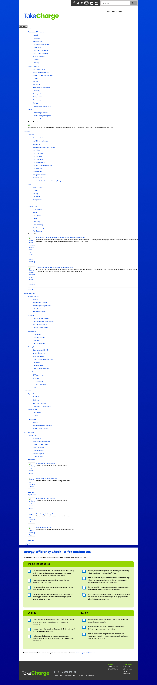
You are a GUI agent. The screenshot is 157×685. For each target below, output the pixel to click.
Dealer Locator (38, 365)
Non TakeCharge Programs (42, 116)
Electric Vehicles (29, 293)
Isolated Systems (39, 56)
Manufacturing (38, 225)
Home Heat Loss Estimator (42, 406)
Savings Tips (37, 187)
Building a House (38, 94)
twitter (77, 3)
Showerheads (37, 178)
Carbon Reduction (39, 343)
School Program (38, 454)
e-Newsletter (37, 438)
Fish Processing (38, 228)
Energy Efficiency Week (40, 444)
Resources (27, 391)
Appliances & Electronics (41, 88)
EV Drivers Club (38, 381)
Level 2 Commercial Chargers (43, 359)
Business (34, 23)
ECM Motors (37, 144)
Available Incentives (39, 312)
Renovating (37, 100)
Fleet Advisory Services (41, 368)
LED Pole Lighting (39, 162)
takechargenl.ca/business (85, 653)
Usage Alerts (37, 119)
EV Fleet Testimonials (40, 384)
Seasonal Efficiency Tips (41, 72)
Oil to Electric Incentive (40, 50)
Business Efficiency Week (41, 441)
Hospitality (36, 222)
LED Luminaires (38, 159)
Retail (35, 212)
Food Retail (37, 215)
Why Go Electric (33, 296)
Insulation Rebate (113, 666)
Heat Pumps (37, 91)
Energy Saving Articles (40, 428)
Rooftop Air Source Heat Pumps (44, 147)
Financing (36, 63)
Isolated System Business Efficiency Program (48, 181)
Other (30, 110)
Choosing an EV (38, 309)
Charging (31, 315)
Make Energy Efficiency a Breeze (46, 479)
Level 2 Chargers (38, 356)
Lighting (35, 78)
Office (35, 219)
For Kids (35, 416)
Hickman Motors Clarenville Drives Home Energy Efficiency (54, 267)
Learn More (32, 372)
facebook (74, 3)
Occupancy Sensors (39, 175)
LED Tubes (36, 150)
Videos (35, 422)
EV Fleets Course (38, 375)
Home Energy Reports (40, 113)
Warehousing (37, 231)
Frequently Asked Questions (42, 425)
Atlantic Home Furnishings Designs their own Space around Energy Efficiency (60, 237)
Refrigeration (37, 200)
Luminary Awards (38, 450)
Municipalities (37, 209)
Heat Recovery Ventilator (41, 44)
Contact (80, 675)
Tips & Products (33, 66)
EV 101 (35, 299)
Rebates (31, 135)
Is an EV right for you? (40, 302)
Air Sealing (36, 38)
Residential (24, 23)
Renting (35, 103)
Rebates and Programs (36, 32)
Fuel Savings (37, 334)
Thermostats (37, 172)
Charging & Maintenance (41, 318)
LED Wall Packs (38, 168)
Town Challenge (38, 447)
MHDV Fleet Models (39, 353)
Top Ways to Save (39, 69)
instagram (96, 3)
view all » (31, 290)
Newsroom (31, 459)
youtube (84, 3)
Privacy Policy (58, 675)
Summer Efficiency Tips (43, 527)
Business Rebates (113, 670)
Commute (36, 340)
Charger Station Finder (40, 327)
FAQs (34, 387)
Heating (35, 81)
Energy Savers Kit (38, 47)
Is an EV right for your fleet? (42, 305)
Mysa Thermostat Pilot (40, 53)
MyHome (36, 59)
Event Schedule (38, 457)
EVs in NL (36, 378)
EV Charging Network (40, 324)
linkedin (91, 3)
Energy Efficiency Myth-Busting (43, 75)
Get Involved (32, 410)
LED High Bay (37, 156)
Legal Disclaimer (70, 675)
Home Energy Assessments (42, 106)
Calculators (32, 331)
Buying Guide (32, 347)
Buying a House (38, 97)
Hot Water (36, 84)
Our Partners (37, 413)
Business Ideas (33, 206)
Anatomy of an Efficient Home (45, 463)
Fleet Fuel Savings (39, 337)
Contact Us (27, 544)
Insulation (36, 35)
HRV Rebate (111, 668)
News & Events (29, 432)
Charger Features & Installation (43, 321)
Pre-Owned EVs (38, 362)
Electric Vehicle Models (41, 350)
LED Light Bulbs (38, 153)
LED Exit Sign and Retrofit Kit (42, 165)
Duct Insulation (38, 41)
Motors (35, 203)
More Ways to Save (39, 403)
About (125, 671)
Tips (29, 184)
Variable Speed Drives (40, 141)
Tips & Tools (32, 495)
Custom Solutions (39, 138)
